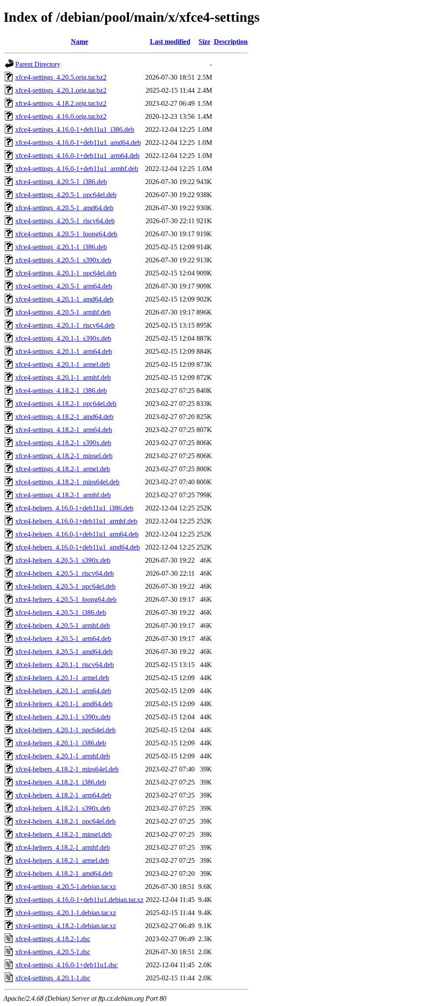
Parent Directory (37, 64)
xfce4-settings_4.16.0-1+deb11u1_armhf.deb (76, 168)
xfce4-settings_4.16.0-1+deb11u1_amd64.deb (78, 142)
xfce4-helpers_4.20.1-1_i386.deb (60, 743)
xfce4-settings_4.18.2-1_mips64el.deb (67, 482)
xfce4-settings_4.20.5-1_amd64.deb (64, 207)
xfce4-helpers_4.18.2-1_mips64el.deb (67, 769)
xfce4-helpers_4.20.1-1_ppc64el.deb (65, 730)
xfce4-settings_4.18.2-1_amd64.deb (64, 416)
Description (231, 41)
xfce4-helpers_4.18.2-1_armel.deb (62, 860)
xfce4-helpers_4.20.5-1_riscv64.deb (64, 573)
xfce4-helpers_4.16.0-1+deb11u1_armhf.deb (76, 521)
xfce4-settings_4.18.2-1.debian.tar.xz (65, 925)
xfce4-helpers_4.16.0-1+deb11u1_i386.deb (74, 508)
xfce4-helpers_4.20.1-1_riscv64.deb (64, 664)
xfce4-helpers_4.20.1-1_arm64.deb (63, 690)
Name (79, 41)
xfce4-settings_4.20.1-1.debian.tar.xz (65, 912)
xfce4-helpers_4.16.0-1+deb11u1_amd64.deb (77, 547)
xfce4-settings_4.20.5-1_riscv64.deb (65, 221)
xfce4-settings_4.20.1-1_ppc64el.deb (65, 273)
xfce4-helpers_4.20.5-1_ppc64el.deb (65, 586)
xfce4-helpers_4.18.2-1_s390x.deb (62, 808)
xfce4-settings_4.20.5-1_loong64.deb (66, 234)
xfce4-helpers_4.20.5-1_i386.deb (60, 612)
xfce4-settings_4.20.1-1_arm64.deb (63, 351)
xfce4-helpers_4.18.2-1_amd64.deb (64, 873)
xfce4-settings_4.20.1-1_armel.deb (62, 364)
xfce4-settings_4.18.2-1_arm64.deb (63, 429)
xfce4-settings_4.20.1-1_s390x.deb (63, 338)
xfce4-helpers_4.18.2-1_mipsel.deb (63, 834)
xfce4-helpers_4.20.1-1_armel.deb (62, 677)
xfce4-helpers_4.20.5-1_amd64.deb (64, 651)
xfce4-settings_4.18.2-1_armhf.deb (63, 495)
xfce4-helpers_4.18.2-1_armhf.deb (62, 847)
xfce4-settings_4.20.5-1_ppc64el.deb (65, 194)
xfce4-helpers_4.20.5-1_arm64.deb (63, 638)
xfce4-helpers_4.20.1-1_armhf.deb (62, 756)
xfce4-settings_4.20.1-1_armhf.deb (63, 377)
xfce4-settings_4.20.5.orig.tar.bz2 (60, 77)
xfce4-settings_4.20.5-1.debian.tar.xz (65, 886)
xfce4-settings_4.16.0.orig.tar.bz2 (60, 116)
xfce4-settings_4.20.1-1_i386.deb (61, 247)
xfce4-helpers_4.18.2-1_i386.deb (60, 782)
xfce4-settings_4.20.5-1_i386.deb (61, 181)
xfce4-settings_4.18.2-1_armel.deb (62, 469)
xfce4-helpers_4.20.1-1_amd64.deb (64, 704)
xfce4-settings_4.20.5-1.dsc (52, 952)
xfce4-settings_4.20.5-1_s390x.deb (63, 260)
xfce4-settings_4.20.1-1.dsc (52, 978)
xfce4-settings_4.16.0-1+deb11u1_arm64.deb (77, 155)
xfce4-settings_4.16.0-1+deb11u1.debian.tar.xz (79, 899)
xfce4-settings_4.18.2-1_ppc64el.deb (65, 403)
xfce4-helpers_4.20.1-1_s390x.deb (62, 717)
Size (204, 41)
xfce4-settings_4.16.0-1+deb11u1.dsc (66, 965)
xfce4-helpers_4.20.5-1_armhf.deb (62, 625)
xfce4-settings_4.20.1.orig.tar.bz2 (60, 90)
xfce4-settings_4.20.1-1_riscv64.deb (65, 325)
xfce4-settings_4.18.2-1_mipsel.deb (64, 455)
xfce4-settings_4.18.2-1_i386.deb (61, 390)
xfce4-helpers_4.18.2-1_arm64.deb (63, 795)
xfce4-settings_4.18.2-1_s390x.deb (63, 442)
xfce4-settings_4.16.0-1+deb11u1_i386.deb (74, 129)
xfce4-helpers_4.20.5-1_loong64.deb (65, 599)
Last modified (170, 41)
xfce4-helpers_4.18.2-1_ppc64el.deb (65, 821)
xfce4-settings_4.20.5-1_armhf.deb (63, 312)
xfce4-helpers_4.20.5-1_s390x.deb (62, 560)
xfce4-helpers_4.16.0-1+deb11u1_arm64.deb (77, 534)
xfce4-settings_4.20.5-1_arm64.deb (63, 286)
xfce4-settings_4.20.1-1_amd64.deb (64, 299)
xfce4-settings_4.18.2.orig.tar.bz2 (60, 103)
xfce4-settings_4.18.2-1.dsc (52, 938)
